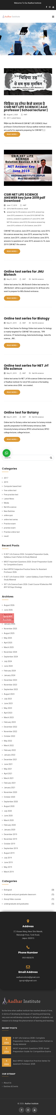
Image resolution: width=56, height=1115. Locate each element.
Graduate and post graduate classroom (20, 894)
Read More (11, 134)
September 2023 (11, 689)
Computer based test (12, 486)
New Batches (9, 511)
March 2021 (9, 778)
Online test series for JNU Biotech (24, 273)
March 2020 (9, 820)
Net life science (17, 209)
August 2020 (9, 806)
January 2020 (9, 830)
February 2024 (10, 671)
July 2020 (8, 811)
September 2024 (11, 657)
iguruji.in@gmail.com (28, 980)
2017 (9, 118)
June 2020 (8, 816)
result (26, 209)
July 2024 (8, 661)
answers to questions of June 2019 (26, 219)
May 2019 (8, 867)
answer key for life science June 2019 (21, 212)
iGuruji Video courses (12, 899)
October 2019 (9, 844)
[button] (6, 453)
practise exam (10, 528)
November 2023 (10, 685)
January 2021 (9, 788)
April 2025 (8, 643)
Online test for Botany (21, 412)
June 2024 (8, 666)
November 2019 (10, 839)
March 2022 (9, 745)
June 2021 (8, 764)
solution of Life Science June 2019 (28, 226)
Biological (8, 890)
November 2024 (10, 652)
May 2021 (8, 769)
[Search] (51, 458)
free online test (10, 490)
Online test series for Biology (26, 318)
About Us (7, 1083)
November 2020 (10, 792)
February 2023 (10, 722)
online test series (11, 519)
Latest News (16, 118)
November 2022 (10, 731)
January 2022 (9, 755)
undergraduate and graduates (16, 904)
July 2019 (8, 858)
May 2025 (8, 638)
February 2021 (10, 783)
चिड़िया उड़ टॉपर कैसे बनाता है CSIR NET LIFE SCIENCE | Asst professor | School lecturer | (26, 107)
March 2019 (9, 872)
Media (6, 503)
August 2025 (9, 633)
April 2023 (8, 713)
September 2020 (11, 802)
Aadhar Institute (31, 1103)
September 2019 (11, 848)
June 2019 (8, 862)
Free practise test (11, 495)
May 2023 (8, 708)
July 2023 (8, 699)
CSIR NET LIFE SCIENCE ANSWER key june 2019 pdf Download (24, 197)
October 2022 (9, 736)
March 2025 (9, 647)
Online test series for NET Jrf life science (26, 367)
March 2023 (9, 717)
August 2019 (9, 853)
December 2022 (10, 727)
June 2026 (8, 610)
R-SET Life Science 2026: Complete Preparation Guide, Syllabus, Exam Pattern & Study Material (33, 1041)
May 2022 (8, 741)
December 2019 (10, 834)
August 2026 (9, 605)
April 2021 (8, 774)
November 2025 (10, 629)
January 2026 (9, 624)
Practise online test (12, 532)
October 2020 (9, 797)
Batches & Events (11, 1086)
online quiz (8, 515)
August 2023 (9, 694)
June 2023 (8, 703)
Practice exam (10, 524)
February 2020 (10, 825)
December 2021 (10, 759)
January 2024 (9, 675)
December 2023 (10, 680)
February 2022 (10, 750)
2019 (9, 209)
